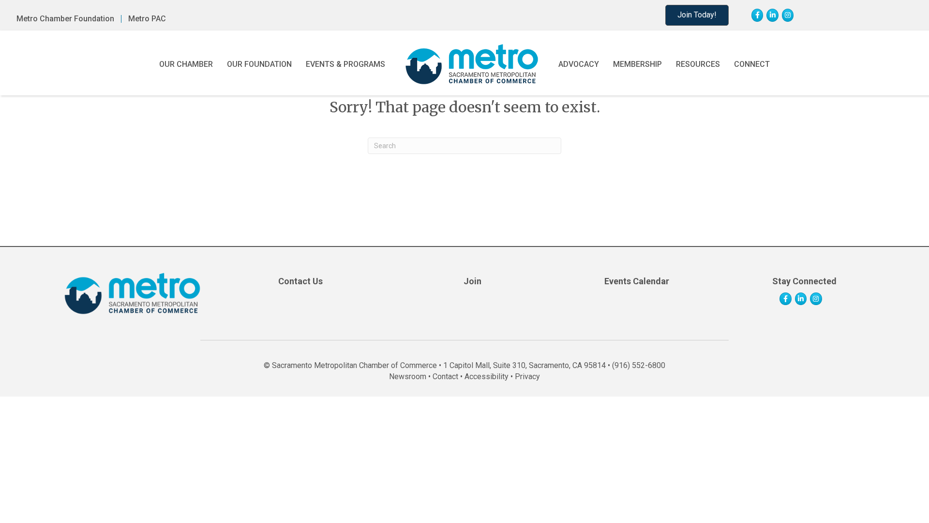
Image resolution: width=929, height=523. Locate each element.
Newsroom (407, 376)
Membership (637, 64)
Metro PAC (147, 19)
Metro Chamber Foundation (65, 19)
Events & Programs (345, 64)
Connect (752, 64)
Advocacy (578, 64)
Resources (698, 64)
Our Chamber (186, 64)
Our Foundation (259, 64)
